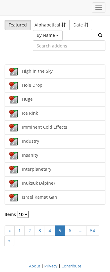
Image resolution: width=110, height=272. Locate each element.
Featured (18, 25)
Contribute (71, 266)
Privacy (50, 266)
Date (78, 25)
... (80, 230)
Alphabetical (48, 25)
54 (92, 230)
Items (11, 214)
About (34, 266)
